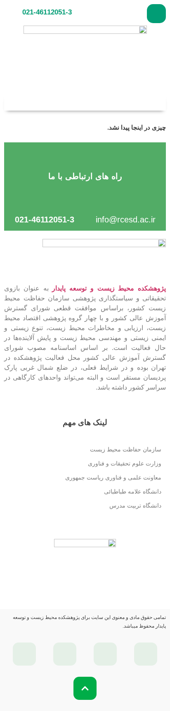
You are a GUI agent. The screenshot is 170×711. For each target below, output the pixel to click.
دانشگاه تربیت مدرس (135, 505)
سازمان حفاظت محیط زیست (125, 449)
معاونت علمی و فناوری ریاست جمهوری (113, 477)
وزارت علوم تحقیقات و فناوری (124, 463)
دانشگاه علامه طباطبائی (132, 491)
